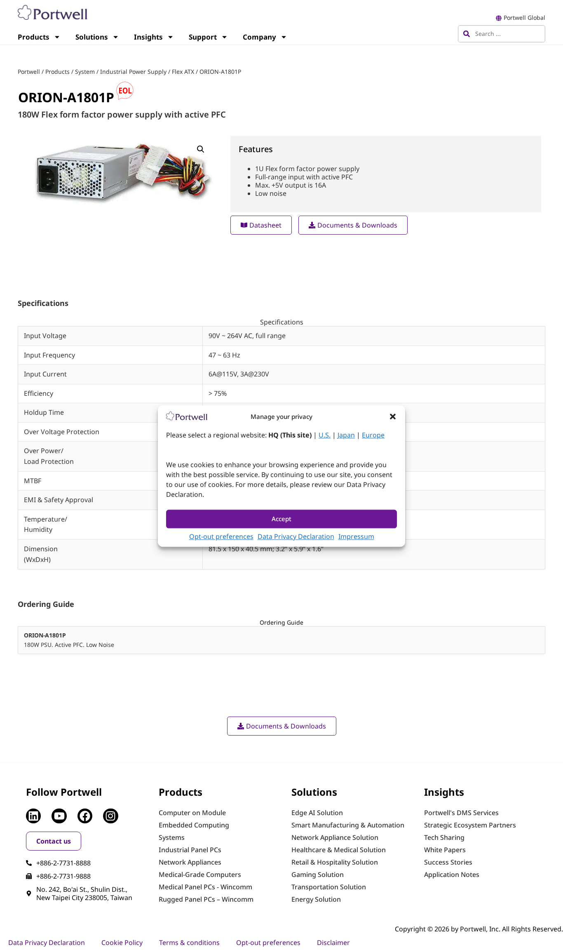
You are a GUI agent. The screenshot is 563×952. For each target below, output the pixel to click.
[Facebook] (84, 816)
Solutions (91, 37)
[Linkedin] (33, 816)
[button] (393, 416)
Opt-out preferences (221, 536)
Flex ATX (183, 71)
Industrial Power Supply (133, 71)
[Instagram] (110, 816)
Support (203, 37)
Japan (346, 435)
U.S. (325, 435)
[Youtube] (59, 816)
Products (33, 37)
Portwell (29, 71)
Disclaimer (333, 942)
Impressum (356, 536)
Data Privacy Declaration (296, 536)
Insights (148, 37)
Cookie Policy (122, 942)
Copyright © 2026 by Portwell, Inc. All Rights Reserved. (479, 928)
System (85, 71)
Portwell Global (524, 17)
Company (259, 37)
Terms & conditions (189, 942)
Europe (373, 435)
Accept (281, 519)
